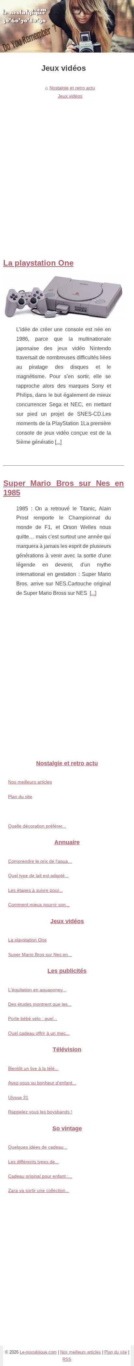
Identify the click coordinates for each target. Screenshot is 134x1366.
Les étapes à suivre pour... (35, 890)
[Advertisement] (67, 171)
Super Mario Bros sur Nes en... (40, 954)
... (58, 442)
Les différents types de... (33, 1161)
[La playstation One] (63, 297)
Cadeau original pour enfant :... (40, 1176)
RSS (66, 1359)
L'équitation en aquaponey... (37, 989)
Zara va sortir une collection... (38, 1190)
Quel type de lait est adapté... (38, 875)
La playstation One (38, 262)
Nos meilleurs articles (30, 781)
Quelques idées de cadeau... (37, 1147)
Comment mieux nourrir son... (39, 904)
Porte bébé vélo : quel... (32, 1018)
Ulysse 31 (18, 1097)
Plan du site (20, 796)
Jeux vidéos (70, 96)
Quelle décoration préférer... (37, 826)
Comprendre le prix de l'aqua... (40, 861)
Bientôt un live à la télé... (33, 1068)
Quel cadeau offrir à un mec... (39, 1033)
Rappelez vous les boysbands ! (40, 1111)
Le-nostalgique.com (38, 1352)
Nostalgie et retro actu (72, 87)
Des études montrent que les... (40, 1004)
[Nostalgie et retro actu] (67, 26)
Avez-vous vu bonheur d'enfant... (42, 1082)
